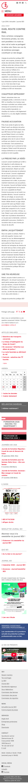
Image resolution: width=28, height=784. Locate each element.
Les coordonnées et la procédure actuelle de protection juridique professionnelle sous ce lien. (14, 634)
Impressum (6, 778)
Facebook (7, 766)
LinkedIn (4, 769)
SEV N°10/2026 (8, 519)
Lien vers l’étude (9, 617)
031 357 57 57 (9, 746)
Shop (3, 724)
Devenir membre (14, 15)
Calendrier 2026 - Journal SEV (14, 565)
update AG (13, 780)
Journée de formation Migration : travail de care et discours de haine (14, 451)
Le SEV (4, 681)
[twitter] (19, 312)
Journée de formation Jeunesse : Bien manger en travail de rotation (14, 473)
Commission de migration (10, 698)
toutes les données (10, 393)
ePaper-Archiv (8, 522)
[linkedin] (21, 312)
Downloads (5, 727)
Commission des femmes (10, 692)
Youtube (6, 772)
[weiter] (24, 372)
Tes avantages (6, 678)
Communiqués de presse (10, 710)
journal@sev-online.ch (9, 325)
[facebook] (17, 312)
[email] (24, 312)
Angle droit (5, 719)
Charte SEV (5, 684)
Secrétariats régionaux (9, 687)
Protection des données (16, 778)
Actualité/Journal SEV (9, 707)
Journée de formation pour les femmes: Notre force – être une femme (13, 462)
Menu (7, 11)
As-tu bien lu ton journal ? (12, 554)
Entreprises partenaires (9, 722)
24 (3, 387)
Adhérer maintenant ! (11, 408)
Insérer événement (10, 396)
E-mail (4, 748)
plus (5, 363)
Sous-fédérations (7, 689)
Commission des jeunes (9, 695)
